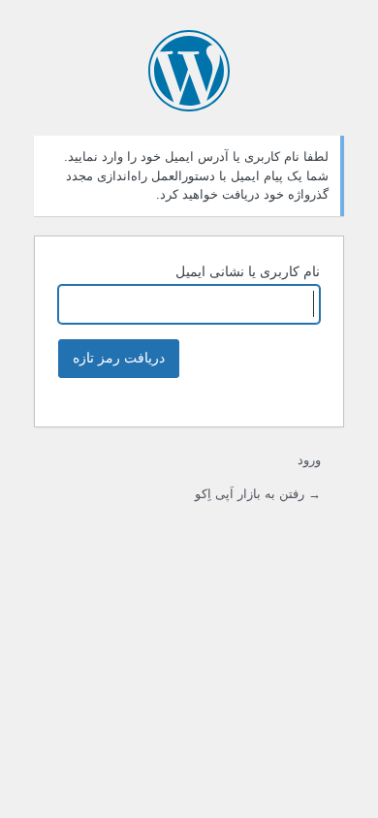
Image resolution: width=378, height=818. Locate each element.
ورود (309, 460)
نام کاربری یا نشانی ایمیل (247, 271)
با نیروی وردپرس (189, 70)
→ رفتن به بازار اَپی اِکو (258, 494)
